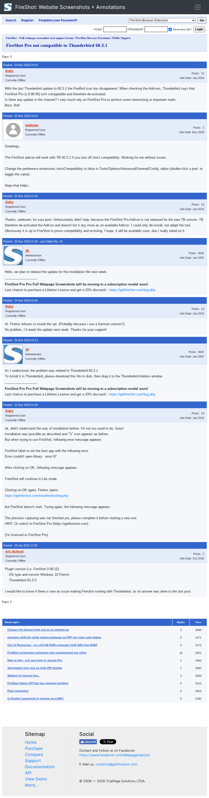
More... (31, 785)
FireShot (69, 7)
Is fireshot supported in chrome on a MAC (35, 698)
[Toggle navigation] (198, 7)
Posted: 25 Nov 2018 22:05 (20, 300)
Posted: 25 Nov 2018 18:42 (20, 115)
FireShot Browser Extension (93, 37)
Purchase (34, 748)
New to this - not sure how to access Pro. (35, 660)
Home (30, 742)
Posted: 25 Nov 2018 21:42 (20, 196)
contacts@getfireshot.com (116, 764)
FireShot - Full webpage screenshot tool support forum (39, 37)
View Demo (36, 778)
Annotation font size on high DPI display (34, 667)
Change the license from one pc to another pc (38, 629)
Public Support (121, 37)
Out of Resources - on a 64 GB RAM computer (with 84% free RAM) (52, 644)
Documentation (40, 766)
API (28, 772)
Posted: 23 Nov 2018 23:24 (20, 64)
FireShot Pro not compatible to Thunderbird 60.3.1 (56, 45)
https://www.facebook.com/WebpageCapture (114, 755)
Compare (34, 754)
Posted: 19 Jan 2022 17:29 (20, 545)
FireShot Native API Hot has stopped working (37, 683)
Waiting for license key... (23, 675)
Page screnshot (17, 690)
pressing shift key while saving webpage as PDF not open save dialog (54, 637)
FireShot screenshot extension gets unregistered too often (46, 652)
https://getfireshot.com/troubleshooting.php (36, 496)
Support (33, 760)
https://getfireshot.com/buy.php (132, 290)
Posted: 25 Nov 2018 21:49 (20, 241)
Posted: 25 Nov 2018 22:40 (20, 404)
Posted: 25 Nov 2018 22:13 (20, 340)
